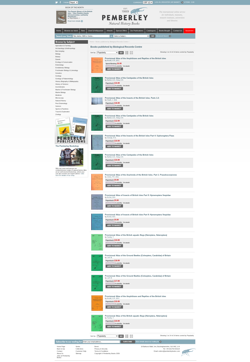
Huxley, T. (110, 237)
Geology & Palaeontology (64, 78)
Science (58, 106)
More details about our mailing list (147, 341)
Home (58, 31)
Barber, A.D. (111, 80)
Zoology (58, 114)
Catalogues (151, 31)
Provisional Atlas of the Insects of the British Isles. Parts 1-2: (132, 98)
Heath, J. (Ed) (112, 100)
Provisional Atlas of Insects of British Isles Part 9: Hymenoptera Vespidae (138, 195)
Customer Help (81, 351)
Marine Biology (60, 92)
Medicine (58, 95)
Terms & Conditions (101, 351)
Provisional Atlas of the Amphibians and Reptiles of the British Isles (135, 58)
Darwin (57, 59)
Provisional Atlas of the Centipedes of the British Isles (129, 78)
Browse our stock (71, 31)
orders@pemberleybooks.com (169, 351)
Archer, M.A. (111, 197)
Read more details (74, 21)
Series (78, 346)
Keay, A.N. (120, 80)
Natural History (60, 101)
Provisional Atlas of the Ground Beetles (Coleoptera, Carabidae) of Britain (138, 255)
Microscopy (59, 98)
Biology (57, 54)
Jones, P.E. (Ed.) (113, 177)
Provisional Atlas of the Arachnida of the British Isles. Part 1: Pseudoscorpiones (141, 175)
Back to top (61, 349)
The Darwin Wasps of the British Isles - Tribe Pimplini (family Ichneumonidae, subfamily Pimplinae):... (80, 14)
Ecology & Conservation (63, 62)
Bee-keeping (59, 51)
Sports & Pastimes (61, 109)
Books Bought (164, 31)
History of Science (61, 84)
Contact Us (177, 31)
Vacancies (189, 31)
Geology (58, 76)
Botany (57, 56)
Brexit (96, 346)
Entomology (59, 65)
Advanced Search (162, 36)
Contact (59, 351)
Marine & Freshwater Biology (65, 90)
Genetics (58, 73)
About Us (60, 353)
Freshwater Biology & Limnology (66, 70)
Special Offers (121, 31)
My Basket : (176, 2)
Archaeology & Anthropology (65, 48)
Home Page (61, 346)
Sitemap (78, 353)
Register (166, 2)
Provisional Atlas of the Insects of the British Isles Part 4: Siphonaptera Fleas (139, 136)
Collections (79, 349)
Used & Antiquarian (95, 31)
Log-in (157, 2)
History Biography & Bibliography (66, 81)
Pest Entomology (61, 103)
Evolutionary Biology (62, 67)
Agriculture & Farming (63, 45)
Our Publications (136, 31)
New (83, 31)
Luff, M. (109, 257)
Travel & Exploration (62, 112)
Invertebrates (60, 87)
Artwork (110, 31)
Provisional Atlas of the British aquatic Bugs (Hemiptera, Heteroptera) (136, 235)
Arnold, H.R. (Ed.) (113, 60)
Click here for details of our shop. (70, 174)
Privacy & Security (100, 349)
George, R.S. (111, 138)
